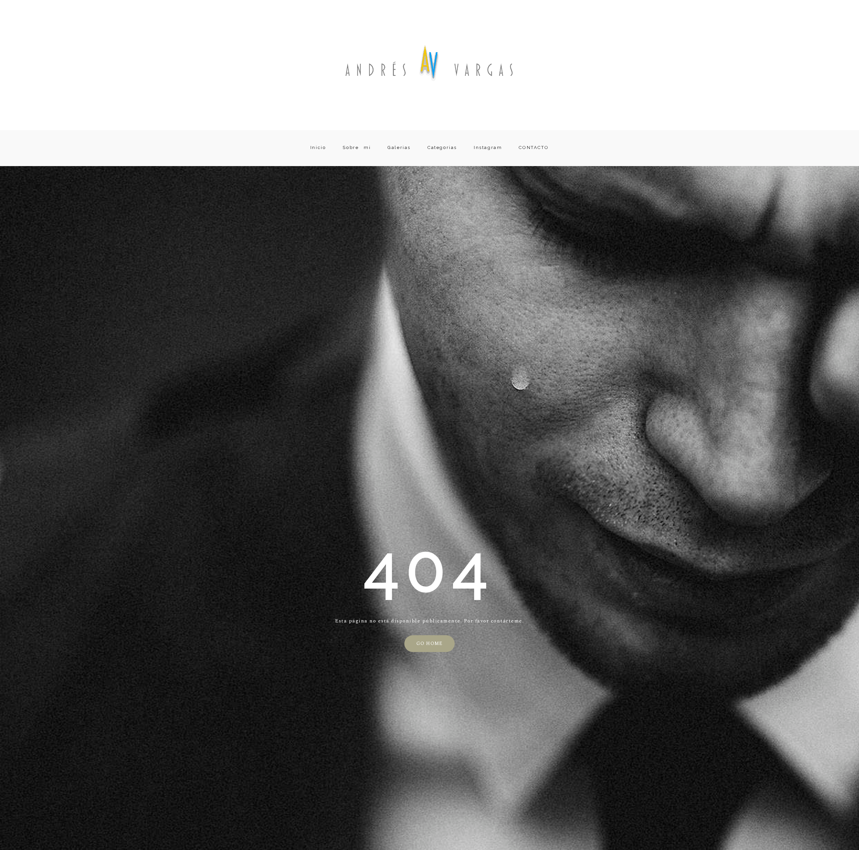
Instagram (488, 147)
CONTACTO (534, 147)
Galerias (399, 147)
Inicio (318, 147)
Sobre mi (357, 147)
